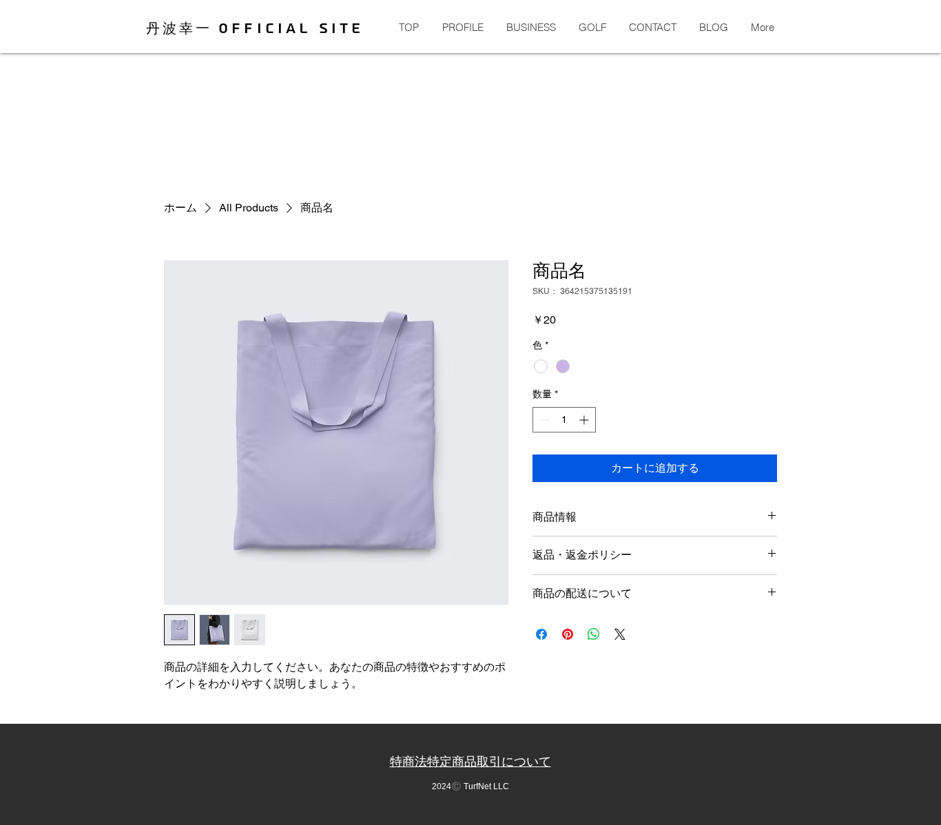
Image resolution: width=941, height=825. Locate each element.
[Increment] (585, 420)
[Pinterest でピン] (567, 634)
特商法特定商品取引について (470, 762)
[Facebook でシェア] (541, 634)
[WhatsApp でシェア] (594, 634)
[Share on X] (620, 634)
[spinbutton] (564, 420)
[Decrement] (543, 420)
